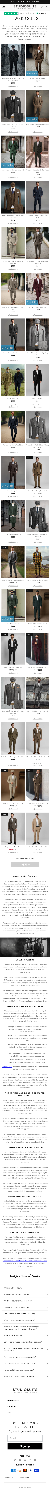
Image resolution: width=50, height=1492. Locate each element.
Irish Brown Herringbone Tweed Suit (37, 124)
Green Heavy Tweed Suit (13, 624)
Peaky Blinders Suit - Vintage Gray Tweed (37, 354)
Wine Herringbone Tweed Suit (37, 667)
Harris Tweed (7, 1067)
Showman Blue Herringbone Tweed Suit (37, 217)
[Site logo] (25, 1391)
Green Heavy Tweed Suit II (13, 534)
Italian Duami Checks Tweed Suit (37, 847)
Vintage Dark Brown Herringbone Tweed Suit (37, 262)
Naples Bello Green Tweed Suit (37, 624)
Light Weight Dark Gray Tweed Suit (37, 711)
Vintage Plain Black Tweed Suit (13, 667)
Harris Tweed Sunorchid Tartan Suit (38, 580)
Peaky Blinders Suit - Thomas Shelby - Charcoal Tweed (12, 125)
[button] (3, 7)
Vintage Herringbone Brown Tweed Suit (13, 308)
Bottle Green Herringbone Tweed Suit (12, 170)
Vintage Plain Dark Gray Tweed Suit (13, 580)
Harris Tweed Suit (12, 398)
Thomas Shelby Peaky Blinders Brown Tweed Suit (12, 217)
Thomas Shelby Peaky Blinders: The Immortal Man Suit (13, 79)
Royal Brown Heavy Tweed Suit (37, 491)
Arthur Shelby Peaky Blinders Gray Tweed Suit (37, 535)
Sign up (25, 1446)
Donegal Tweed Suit (38, 398)
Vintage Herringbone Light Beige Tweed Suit (13, 262)
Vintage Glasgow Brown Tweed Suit (37, 803)
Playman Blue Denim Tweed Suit (13, 445)
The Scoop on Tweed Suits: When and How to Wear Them (25, 1261)
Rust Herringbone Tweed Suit (37, 78)
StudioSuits (27, 1487)
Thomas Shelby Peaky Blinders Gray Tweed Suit (13, 712)
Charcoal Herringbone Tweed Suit (13, 353)
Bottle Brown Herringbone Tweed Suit (12, 757)
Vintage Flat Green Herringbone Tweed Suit (37, 171)
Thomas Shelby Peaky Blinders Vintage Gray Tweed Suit (37, 446)
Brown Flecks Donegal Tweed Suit (13, 491)
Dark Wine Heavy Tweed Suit (37, 307)
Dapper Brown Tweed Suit (13, 847)
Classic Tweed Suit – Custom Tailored (37, 757)
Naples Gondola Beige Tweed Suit (13, 803)
